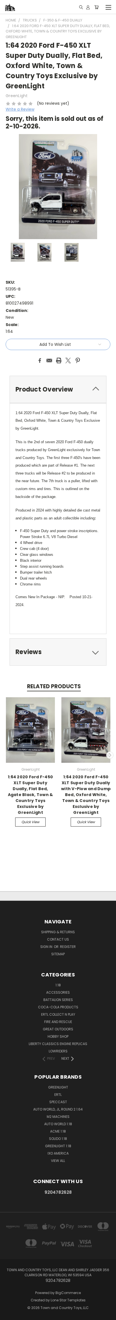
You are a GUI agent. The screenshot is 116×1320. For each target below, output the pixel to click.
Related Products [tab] (54, 686)
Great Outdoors (58, 1029)
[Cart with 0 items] (96, 7)
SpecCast (58, 1102)
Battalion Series (58, 999)
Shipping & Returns (58, 932)
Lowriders (58, 1051)
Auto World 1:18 (58, 1124)
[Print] (59, 360)
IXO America (58, 1153)
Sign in (46, 946)
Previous (6, 755)
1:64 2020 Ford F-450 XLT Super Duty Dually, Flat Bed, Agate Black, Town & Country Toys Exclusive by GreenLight (30, 794)
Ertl (58, 1094)
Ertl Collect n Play (58, 1014)
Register (68, 946)
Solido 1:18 (58, 1138)
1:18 (58, 985)
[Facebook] (40, 360)
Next (109, 755)
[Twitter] (68, 360)
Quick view (30, 821)
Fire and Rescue (58, 1021)
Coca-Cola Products (58, 1007)
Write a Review (20, 109)
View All (58, 1160)
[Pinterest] (78, 360)
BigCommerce (68, 1292)
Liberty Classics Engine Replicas (58, 1043)
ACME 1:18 (58, 1131)
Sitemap (58, 954)
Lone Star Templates (68, 1300)
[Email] (49, 360)
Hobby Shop (58, 1036)
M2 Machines (58, 1116)
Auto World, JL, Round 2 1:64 (58, 1109)
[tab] (58, 389)
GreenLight (58, 1087)
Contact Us (58, 939)
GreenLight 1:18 (58, 1146)
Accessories (58, 992)
